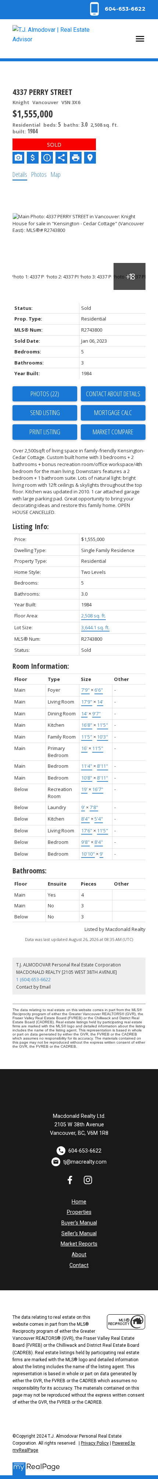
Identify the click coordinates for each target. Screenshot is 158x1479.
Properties (79, 1212)
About (79, 1255)
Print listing (44, 431)
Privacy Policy (95, 1443)
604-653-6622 (125, 9)
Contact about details (113, 393)
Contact (79, 1265)
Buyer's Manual (79, 1223)
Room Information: (40, 666)
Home (79, 1202)
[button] (116, 8)
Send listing (45, 412)
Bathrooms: (29, 871)
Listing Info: (30, 526)
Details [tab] (19, 174)
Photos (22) (44, 393)
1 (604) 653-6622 (33, 979)
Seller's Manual (79, 1233)
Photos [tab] (39, 174)
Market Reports (79, 1244)
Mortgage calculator (113, 413)
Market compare (113, 431)
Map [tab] (56, 174)
